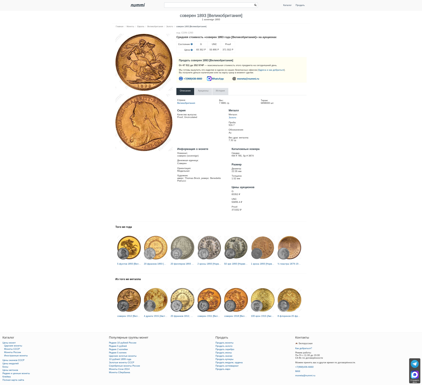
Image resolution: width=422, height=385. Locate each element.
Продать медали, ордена (229, 362)
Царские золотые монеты (122, 356)
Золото (169, 26)
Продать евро (222, 369)
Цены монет (9, 342)
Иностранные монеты (16, 355)
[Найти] (255, 5)
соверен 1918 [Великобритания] (236, 316)
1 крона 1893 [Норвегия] (263, 263)
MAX (297, 371)
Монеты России (12, 352)
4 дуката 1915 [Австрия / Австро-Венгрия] (156, 316)
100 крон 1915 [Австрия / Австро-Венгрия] (263, 316)
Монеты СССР (12, 349)
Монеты (130, 26)
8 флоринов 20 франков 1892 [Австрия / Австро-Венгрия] (289, 316)
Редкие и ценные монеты (16, 373)
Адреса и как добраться (271, 70)
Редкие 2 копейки (118, 349)
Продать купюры (224, 359)
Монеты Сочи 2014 (119, 369)
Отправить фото (414, 381)
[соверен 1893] (143, 62)
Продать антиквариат (227, 365)
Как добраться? (303, 348)
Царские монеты (13, 345)
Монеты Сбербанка (119, 372)
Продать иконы (223, 352)
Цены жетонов (10, 370)
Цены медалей (10, 363)
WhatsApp (218, 78)
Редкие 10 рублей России (122, 342)
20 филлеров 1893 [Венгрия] (182, 263)
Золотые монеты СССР (121, 362)
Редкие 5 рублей (118, 346)
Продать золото (223, 346)
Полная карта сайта (13, 380)
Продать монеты (224, 342)
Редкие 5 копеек (117, 352)
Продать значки (223, 356)
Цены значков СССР (13, 360)
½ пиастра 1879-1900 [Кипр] (289, 263)
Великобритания (155, 26)
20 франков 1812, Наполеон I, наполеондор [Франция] (182, 316)
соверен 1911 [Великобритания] (209, 316)
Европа (140, 26)
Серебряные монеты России (124, 365)
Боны (5, 366)
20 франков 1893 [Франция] (156, 263)
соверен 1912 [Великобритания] (129, 316)
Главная (119, 26)
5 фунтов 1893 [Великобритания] (129, 263)
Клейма (6, 376)
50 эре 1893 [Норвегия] (236, 263)
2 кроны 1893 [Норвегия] (209, 263)
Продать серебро (224, 349)
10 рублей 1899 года (120, 359)
